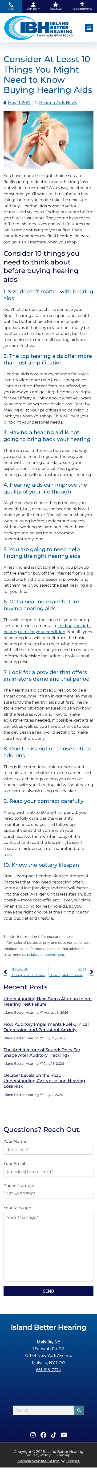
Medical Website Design (38, 1461)
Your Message (17, 1207)
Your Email (14, 1163)
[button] (89, 28)
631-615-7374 (48, 1369)
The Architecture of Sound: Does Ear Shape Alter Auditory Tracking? (42, 1052)
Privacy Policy (39, 1455)
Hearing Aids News (58, 102)
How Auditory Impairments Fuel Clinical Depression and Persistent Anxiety (46, 1027)
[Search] (79, 1410)
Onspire (73, 1461)
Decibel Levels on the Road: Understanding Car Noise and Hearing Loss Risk (44, 1081)
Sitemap (63, 1455)
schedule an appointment (43, 954)
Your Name (15, 1141)
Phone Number (19, 1185)
